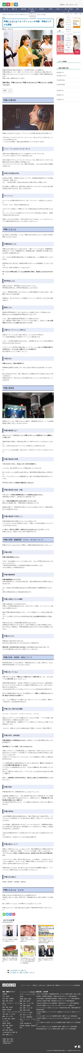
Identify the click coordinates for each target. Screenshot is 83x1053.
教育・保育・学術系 (7, 1007)
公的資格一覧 (60, 90)
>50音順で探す (6, 1043)
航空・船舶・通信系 (7, 1025)
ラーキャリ (68, 31)
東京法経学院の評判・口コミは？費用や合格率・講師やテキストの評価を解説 (56, 1028)
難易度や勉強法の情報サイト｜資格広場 (63, 1050)
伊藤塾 (68, 47)
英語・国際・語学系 (25, 1010)
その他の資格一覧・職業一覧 (13, 14)
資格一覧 (5, 9)
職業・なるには (30, 972)
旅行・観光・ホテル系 (25, 1014)
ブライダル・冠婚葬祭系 (26, 1017)
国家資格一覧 (60, 72)
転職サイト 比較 (78, 13)
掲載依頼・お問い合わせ (66, 4)
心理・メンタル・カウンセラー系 (10, 1012)
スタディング (68, 22)
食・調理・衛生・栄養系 (8, 1018)
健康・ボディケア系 (7, 1016)
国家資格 (23, 9)
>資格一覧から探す (8, 1039)
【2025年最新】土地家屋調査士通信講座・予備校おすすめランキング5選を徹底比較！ (58, 998)
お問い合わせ (42, 985)
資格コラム (59, 9)
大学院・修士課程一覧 (25, 1023)
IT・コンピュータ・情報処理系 (28, 992)
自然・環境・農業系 (7, 1030)
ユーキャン (68, 27)
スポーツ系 (5, 1021)
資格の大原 (68, 29)
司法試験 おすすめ (32, 13)
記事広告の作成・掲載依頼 (53, 985)
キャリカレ (68, 20)
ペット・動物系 (6, 1027)
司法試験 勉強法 (32, 16)
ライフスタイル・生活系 (26, 1012)
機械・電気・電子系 (25, 1001)
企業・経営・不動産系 (8, 998)
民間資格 (41, 9)
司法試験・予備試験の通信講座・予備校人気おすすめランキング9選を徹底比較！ (57, 996)
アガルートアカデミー (68, 14)
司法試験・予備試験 (32, 10)
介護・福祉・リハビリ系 (8, 1014)
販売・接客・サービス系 (26, 1008)
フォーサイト (68, 24)
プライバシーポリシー (26, 985)
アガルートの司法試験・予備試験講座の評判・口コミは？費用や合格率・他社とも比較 (58, 994)
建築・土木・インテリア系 (26, 1003)
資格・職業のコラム (7, 1034)
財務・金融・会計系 (7, 1000)
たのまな (68, 38)
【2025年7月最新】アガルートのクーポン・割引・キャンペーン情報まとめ (55, 1005)
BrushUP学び (68, 40)
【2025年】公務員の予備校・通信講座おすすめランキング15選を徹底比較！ (55, 1000)
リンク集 (75, 4)
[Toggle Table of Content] (9, 90)
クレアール (68, 42)
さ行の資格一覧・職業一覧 (17, 972)
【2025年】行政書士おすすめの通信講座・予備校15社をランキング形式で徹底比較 (57, 1003)
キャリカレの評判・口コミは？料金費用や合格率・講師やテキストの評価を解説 (56, 1016)
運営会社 (35, 985)
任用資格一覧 (60, 99)
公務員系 (4, 994)
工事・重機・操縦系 (25, 1005)
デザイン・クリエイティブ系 (27, 994)
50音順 (51, 9)
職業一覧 (14, 9)
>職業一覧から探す (8, 1041)
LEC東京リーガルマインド (68, 50)
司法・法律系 (5, 996)
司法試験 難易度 (32, 18)
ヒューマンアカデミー (68, 35)
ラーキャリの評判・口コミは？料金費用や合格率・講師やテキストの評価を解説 (56, 1026)
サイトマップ (64, 985)
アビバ (68, 17)
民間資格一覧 (60, 95)
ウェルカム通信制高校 (74, 985)
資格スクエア (68, 45)
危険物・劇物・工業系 (25, 998)
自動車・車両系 (6, 1023)
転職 (77, 9)
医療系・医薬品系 (7, 1009)
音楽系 (21, 996)
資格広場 (4, 14)
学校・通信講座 (68, 10)
